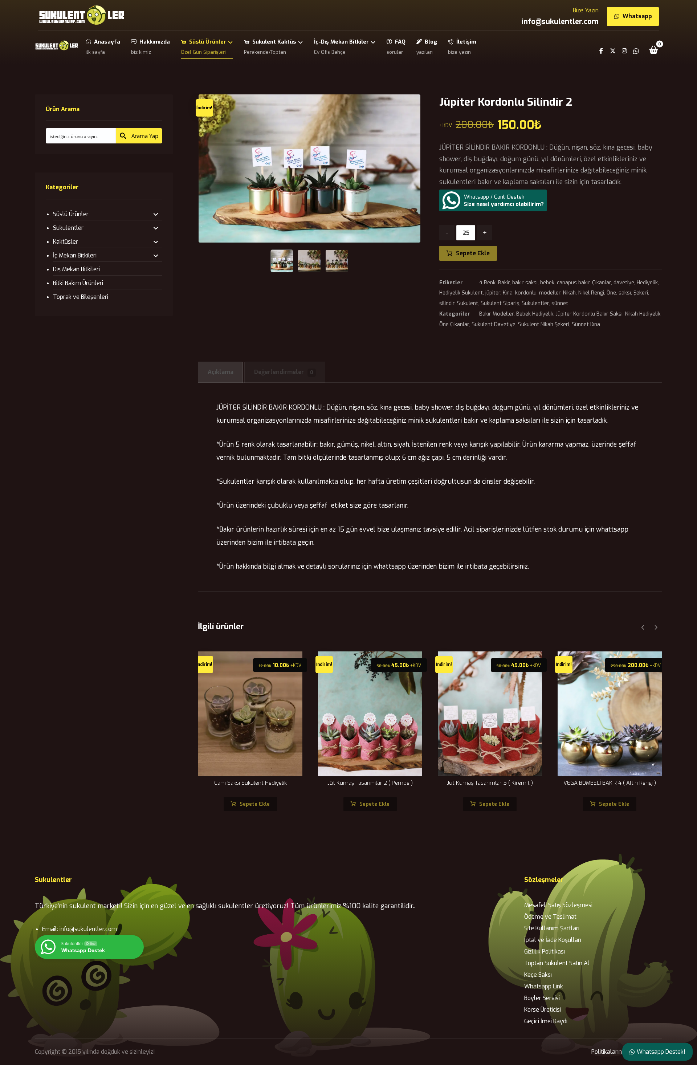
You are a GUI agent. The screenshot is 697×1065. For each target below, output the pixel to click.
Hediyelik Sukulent (461, 292)
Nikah (569, 292)
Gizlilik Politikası (544, 951)
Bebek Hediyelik (534, 313)
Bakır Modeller (496, 313)
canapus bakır (573, 282)
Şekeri (640, 292)
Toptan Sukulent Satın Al (557, 963)
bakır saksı (525, 282)
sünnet (559, 303)
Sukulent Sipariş (500, 303)
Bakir (504, 282)
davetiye (624, 282)
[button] (653, 49)
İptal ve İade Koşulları (552, 940)
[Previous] (643, 627)
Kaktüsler (65, 241)
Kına (508, 292)
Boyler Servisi (542, 998)
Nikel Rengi (591, 292)
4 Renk (487, 282)
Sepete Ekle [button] (255, 804)
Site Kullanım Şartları (551, 928)
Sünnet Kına (586, 324)
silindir (447, 303)
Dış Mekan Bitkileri (76, 269)
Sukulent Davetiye (493, 324)
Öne (611, 292)
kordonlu (526, 292)
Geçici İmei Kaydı (545, 1021)
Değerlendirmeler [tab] (283, 372)
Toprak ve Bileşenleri (80, 297)
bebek (547, 282)
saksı (625, 292)
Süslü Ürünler (71, 214)
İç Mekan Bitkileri (75, 255)
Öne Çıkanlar (454, 324)
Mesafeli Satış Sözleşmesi (558, 905)
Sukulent (467, 303)
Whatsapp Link (543, 986)
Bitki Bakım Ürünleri (78, 283)
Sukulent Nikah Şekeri (543, 324)
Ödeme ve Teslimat (550, 916)
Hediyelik (647, 282)
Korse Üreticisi (542, 1009)
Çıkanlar (601, 282)
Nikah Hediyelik (642, 313)
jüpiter (492, 292)
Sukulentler (535, 303)
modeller (550, 292)
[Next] (656, 627)
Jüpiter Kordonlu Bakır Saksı (589, 313)
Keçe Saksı (538, 975)
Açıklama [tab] (220, 372)
